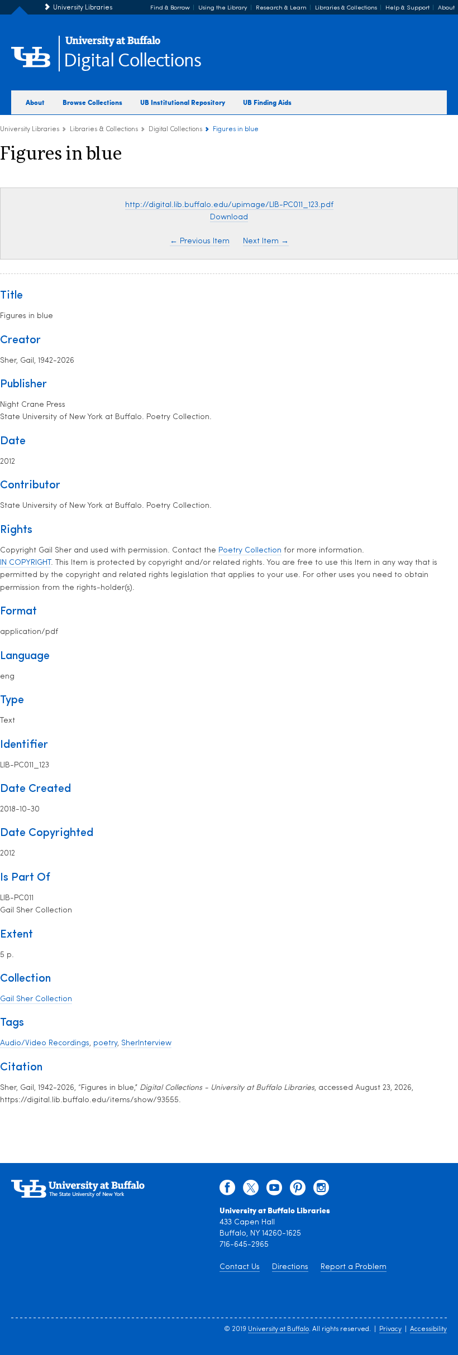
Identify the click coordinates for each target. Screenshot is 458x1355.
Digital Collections (132, 61)
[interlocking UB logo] (112, 45)
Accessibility (428, 1329)
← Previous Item (200, 241)
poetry (105, 1043)
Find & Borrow (170, 8)
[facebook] (227, 1190)
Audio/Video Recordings (44, 1043)
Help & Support (407, 8)
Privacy (390, 1329)
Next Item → (266, 241)
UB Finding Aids (267, 102)
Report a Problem (354, 1267)
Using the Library (222, 8)
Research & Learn (281, 8)
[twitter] (251, 1190)
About (446, 8)
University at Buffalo (278, 1329)
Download (229, 217)
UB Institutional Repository (182, 102)
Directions (290, 1267)
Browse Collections (92, 102)
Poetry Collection (250, 550)
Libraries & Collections (346, 8)
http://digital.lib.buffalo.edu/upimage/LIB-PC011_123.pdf (229, 205)
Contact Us (240, 1267)
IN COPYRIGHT (25, 563)
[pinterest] (298, 1190)
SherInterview (146, 1043)
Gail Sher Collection (36, 999)
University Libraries (82, 7)
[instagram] (321, 1190)
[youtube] (274, 1190)
